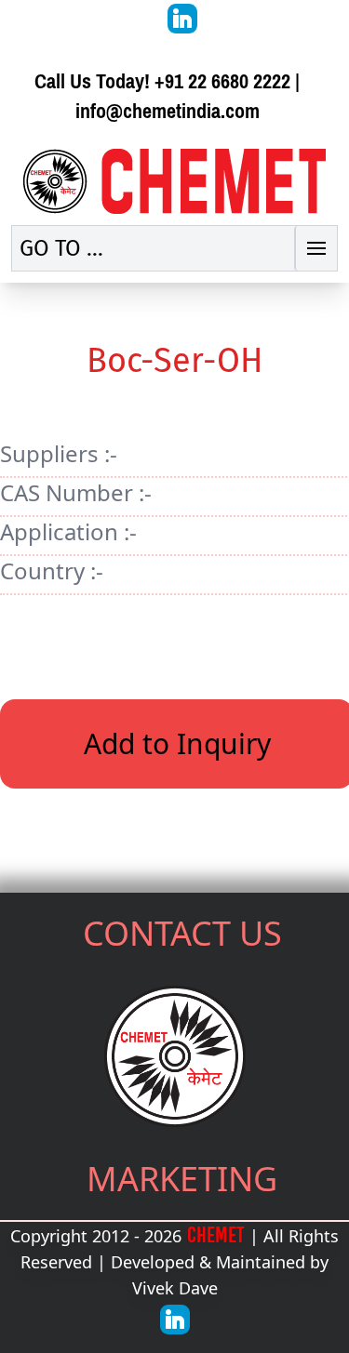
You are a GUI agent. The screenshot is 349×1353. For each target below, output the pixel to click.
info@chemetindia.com (167, 111)
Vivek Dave (175, 1288)
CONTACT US (182, 933)
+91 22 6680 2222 (222, 81)
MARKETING (182, 1178)
